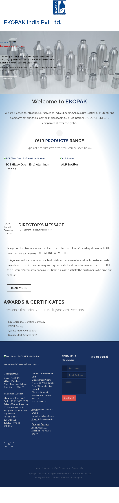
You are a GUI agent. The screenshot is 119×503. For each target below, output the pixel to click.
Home (37, 468)
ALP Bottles (70, 164)
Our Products (61, 468)
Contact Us (77, 468)
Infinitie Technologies (71, 477)
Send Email (69, 398)
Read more (19, 287)
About (47, 468)
